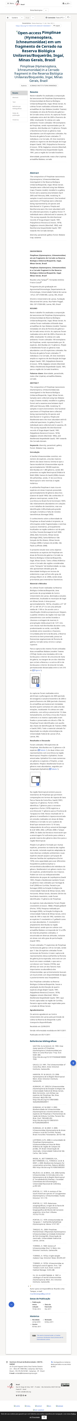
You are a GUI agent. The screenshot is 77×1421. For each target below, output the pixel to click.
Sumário (15, 18)
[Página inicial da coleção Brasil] (10, 1389)
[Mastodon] (19, 1396)
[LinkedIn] (21, 1396)
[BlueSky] (16, 1396)
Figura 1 (38, 670)
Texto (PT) (54, 18)
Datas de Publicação (16, 114)
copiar (56, 26)
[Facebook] (23, 1396)
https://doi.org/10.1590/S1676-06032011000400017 (33, 26)
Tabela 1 (43, 750)
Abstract (15, 97)
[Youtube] (25, 1396)
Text (13, 102)
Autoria (23, 86)
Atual (27, 18)
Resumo (15, 93)
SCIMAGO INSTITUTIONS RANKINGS (43, 86)
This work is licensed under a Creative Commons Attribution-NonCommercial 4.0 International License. (50, 1337)
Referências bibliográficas (17, 107)
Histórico (15, 120)
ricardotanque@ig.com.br (40, 1294)
